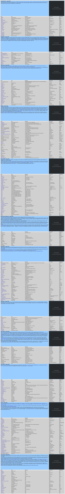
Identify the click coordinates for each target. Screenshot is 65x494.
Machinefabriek (14, 39)
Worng (19, 459)
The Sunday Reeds (3, 444)
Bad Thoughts (14, 459)
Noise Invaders (8, 365)
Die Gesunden (2, 289)
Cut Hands (12, 335)
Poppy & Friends (3, 101)
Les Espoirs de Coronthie (4, 179)
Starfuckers (2, 392)
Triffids (21, 224)
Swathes (2, 19)
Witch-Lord (2, 212)
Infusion (2, 424)
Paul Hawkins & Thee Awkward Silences (6, 298)
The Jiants (2, 394)
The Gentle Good (3, 286)
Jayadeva (2, 183)
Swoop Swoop (2, 477)
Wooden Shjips (2, 381)
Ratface (2, 58)
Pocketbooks (24, 404)
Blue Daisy (31, 161)
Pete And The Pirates (3, 389)
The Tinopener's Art (3, 297)
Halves (28, 66)
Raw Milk (7, 3)
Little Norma (2, 60)
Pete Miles (2, 17)
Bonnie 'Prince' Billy (3, 269)
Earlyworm (2, 274)
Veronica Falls (19, 404)
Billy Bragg (36, 403)
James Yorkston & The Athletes (4, 285)
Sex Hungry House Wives (25, 38)
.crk (14, 250)
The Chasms (22, 2)
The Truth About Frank (18, 111)
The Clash (7, 221)
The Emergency (40, 459)
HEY (1, 175)
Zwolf (40, 247)
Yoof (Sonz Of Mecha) (3, 205)
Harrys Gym (2, 27)
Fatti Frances (46, 459)
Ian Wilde (2, 280)
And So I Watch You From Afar (25, 67)
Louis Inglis (42, 463)
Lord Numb (2, 383)
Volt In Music (32, 465)
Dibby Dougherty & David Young (12, 405)
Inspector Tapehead (3, 98)
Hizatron (2, 142)
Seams (8, 39)
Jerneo (15, 163)
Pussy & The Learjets (3, 487)
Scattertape (2, 122)
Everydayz (2, 181)
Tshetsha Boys (2, 390)
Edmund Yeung (2, 476)
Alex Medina (2, 393)
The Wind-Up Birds (14, 404)
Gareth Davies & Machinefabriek (5, 57)
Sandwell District (22, 109)
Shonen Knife (2, 329)
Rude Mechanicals (3, 299)
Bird (1, 248)
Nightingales (2, 426)
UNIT (1, 152)
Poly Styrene (2, 180)
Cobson (2, 319)
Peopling (12, 66)
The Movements (3, 401)
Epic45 (1, 18)
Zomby (6, 66)
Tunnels (4, 365)
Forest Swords (2, 87)
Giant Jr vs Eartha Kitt (3, 322)
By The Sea (2, 91)
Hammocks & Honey (3, 475)
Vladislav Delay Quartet (4, 338)
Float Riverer (2, 68)
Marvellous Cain (3, 185)
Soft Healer (2, 63)
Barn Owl (7, 333)
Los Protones (2, 385)
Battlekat (2, 25)
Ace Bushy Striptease (3, 447)
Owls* (4, 248)
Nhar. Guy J (21, 405)
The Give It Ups (3, 443)
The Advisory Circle (3, 61)
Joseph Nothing (3, 151)
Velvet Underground (3, 225)
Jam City (20, 66)
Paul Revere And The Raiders (4, 427)
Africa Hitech (2, 143)
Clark (1, 154)
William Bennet (3, 335)
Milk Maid (2, 250)
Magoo (1, 213)
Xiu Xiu (1, 265)
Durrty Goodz (21, 161)
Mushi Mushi (39, 68)
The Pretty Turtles (3, 182)
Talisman (2, 431)
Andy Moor (44, 109)
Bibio (1, 148)
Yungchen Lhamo (3, 326)
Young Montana (3, 90)
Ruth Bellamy (24, 162)
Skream (2, 215)
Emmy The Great (3, 445)
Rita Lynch (2, 436)
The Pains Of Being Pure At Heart (11, 406)
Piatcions (29, 250)
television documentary (30, 408)
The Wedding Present (3, 391)
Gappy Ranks (2, 206)
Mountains (32, 67)
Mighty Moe (2, 211)
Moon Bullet (2, 202)
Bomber (2, 321)
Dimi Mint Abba (19, 337)
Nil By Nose (9, 112)
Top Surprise (9, 66)
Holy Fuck (37, 247)
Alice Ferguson (2, 204)
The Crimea (17, 2)
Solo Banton (44, 39)
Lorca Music (2, 201)
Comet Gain (43, 403)
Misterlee (39, 302)
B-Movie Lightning (3, 20)
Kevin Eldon (2, 318)
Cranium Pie (34, 250)
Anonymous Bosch (3, 264)
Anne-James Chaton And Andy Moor (5, 131)
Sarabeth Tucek (16, 66)
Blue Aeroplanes (3, 435)
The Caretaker (2, 29)
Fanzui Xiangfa (2, 488)
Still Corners (24, 66)
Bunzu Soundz (2, 133)
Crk (1, 266)
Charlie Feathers (44, 226)
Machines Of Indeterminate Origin (5, 279)
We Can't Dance (3, 275)
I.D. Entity (2, 184)
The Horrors (2, 24)
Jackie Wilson (2, 422)
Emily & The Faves (13, 249)
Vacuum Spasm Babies (29, 404)
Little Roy (2, 380)
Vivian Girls (2, 382)
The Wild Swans (3, 433)
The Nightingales (42, 404)
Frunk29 (2, 85)
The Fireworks (22, 403)
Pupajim (2, 62)
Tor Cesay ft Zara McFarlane (4, 203)
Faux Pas (2, 473)
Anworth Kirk (34, 337)
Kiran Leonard (10, 250)
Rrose (40, 333)
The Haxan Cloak (22, 338)
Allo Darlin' (39, 403)
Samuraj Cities (2, 35)
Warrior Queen (31, 110)
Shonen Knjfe (2, 425)
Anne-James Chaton (33, 109)
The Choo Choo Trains (36, 404)
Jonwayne (2, 100)
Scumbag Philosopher (3, 290)
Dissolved (2, 276)
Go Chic (2, 489)
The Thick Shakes (3, 263)
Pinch (30, 405)
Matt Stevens (6, 250)
